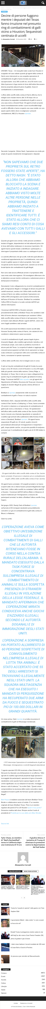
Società (3, 980)
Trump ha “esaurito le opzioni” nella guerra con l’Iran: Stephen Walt (8, 887)
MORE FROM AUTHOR (30, 871)
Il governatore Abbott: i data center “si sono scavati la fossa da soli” (23, 887)
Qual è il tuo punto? (35, 808)
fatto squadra (24, 379)
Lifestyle (4, 986)
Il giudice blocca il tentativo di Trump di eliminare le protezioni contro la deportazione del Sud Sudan (35, 842)
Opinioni (3, 993)
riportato (28, 113)
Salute (3, 990)
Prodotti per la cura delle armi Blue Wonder (26, 813)
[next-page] (24, 898)
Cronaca (8, 8)
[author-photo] (23, 857)
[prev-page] (22, 898)
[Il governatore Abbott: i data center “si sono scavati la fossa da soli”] (23, 880)
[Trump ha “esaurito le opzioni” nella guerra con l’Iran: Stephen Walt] (8, 880)
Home (2, 8)
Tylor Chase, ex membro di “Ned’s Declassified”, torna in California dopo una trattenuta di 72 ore (11, 841)
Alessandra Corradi (9, 39)
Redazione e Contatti (26, 1003)
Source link (5, 823)
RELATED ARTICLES (15, 871)
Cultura (3, 983)
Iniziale (16, 1003)
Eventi (3, 976)
